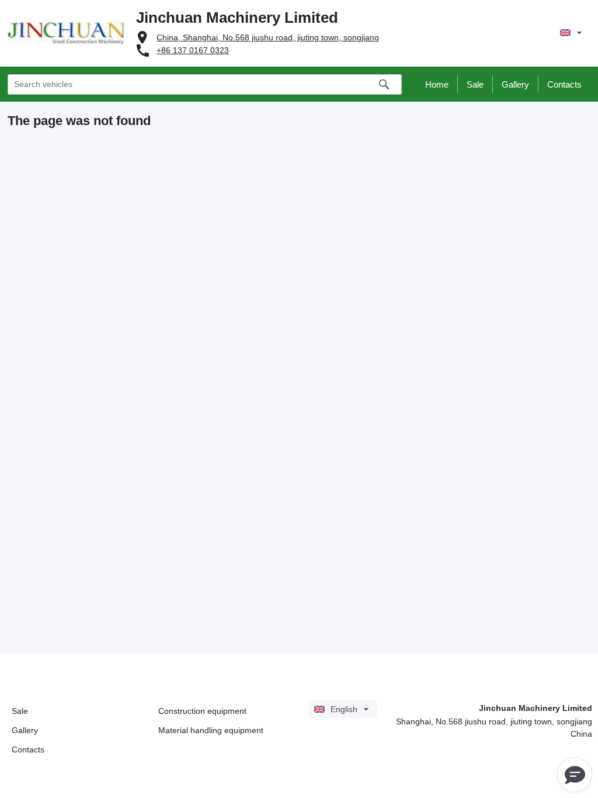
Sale (20, 711)
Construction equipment (202, 711)
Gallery (25, 730)
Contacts (28, 749)
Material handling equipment (210, 730)
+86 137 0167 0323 (193, 50)
